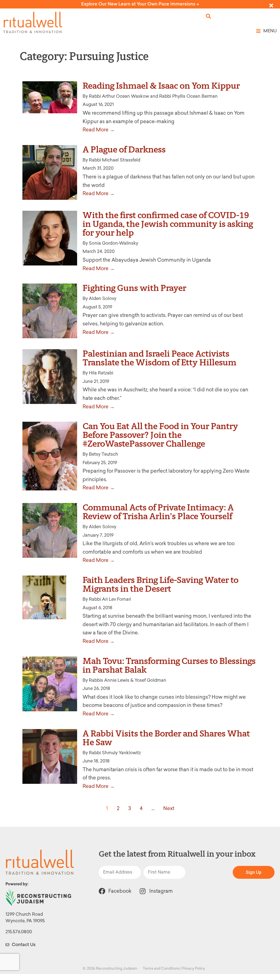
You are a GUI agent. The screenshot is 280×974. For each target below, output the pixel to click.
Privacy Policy (193, 968)
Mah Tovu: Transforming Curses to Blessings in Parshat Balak (169, 665)
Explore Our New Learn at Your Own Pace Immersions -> (140, 4)
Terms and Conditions (161, 968)
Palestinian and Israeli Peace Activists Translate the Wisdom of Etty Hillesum (160, 358)
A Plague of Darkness (124, 149)
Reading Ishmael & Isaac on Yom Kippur (161, 85)
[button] (208, 16)
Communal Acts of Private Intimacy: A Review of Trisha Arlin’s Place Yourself (158, 511)
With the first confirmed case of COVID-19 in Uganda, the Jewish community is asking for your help (168, 224)
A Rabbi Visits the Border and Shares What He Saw (166, 737)
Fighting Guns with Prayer (134, 288)
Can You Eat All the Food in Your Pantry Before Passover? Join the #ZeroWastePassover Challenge (160, 435)
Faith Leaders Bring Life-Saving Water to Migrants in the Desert (160, 584)
